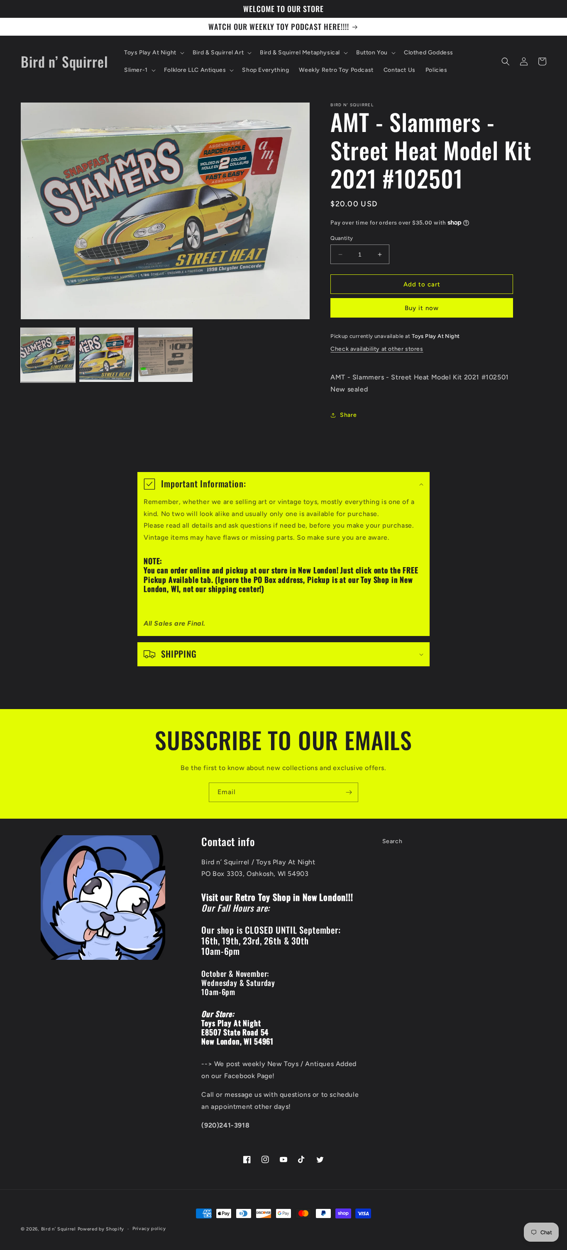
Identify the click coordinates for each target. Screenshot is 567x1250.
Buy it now (422, 308)
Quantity (341, 238)
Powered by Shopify (101, 1229)
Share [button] (348, 414)
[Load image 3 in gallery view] (165, 355)
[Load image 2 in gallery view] (106, 355)
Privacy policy (149, 1228)
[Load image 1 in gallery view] (48, 355)
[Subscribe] (349, 792)
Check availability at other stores (376, 348)
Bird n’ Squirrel (59, 1229)
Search (392, 841)
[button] (153, 52)
